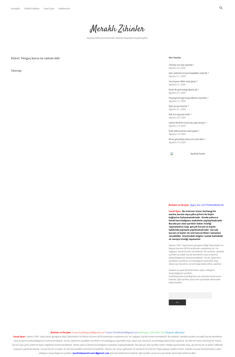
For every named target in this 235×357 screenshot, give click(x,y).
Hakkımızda (64, 8)
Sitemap (16, 71)
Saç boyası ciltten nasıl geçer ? (183, 81)
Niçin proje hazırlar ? (179, 106)
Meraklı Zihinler (117, 29)
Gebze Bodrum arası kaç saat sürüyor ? (188, 122)
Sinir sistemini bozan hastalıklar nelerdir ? (189, 73)
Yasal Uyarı (49, 8)
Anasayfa (15, 8)
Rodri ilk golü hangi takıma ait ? (184, 89)
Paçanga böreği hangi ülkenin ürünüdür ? (188, 97)
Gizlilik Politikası (31, 8)
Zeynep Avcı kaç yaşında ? (181, 64)
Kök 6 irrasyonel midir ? (180, 114)
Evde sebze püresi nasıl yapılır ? (184, 131)
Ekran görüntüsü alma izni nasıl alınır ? (187, 139)
